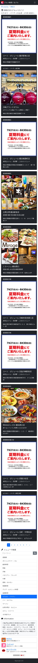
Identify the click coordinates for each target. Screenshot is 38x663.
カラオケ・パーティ (9, 597)
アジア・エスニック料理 (10, 589)
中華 (4, 579)
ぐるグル (5, 7)
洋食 (4, 572)
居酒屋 (5, 557)
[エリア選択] (35, 2)
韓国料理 (5, 586)
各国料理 (5, 593)
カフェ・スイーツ (8, 611)
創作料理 (5, 564)
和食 (4, 568)
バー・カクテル (7, 600)
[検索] (35, 553)
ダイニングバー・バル (10, 561)
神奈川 (12, 7)
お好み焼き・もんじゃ (10, 607)
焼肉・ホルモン (7, 582)
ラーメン (5, 604)
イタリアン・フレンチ (10, 575)
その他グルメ (7, 614)
